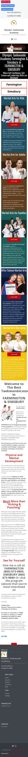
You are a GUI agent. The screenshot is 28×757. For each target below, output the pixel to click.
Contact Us (8, 684)
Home (7, 678)
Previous (1, 46)
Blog (6, 686)
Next (26, 46)
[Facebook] (13, 746)
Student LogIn (6, 2)
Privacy (7, 693)
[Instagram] (15, 746)
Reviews (7, 682)
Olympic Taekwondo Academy (18, 750)
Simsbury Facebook (7, 9)
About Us (7, 680)
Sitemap (7, 696)
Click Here (14, 125)
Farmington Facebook (8, 5)
